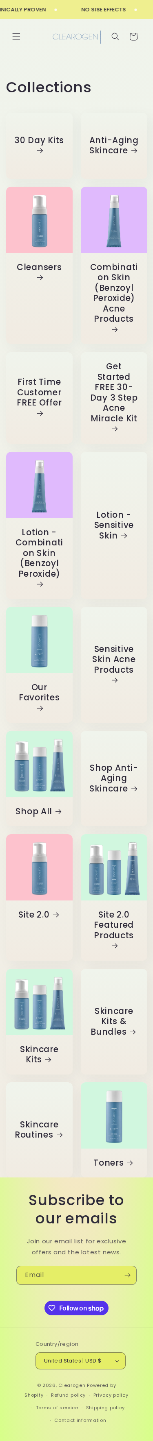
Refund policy (68, 1395)
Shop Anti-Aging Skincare (113, 778)
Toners (108, 1163)
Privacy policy (111, 1395)
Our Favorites (39, 693)
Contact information (80, 1420)
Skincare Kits (39, 1054)
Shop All (34, 812)
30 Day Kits (39, 140)
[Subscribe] (127, 1275)
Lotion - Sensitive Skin (113, 525)
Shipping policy (105, 1407)
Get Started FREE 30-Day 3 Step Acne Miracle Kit (113, 393)
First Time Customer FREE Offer (39, 392)
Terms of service (57, 1407)
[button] (16, 37)
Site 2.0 (34, 915)
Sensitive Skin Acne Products (113, 660)
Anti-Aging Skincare (113, 145)
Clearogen (72, 1385)
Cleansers (39, 267)
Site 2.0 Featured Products (114, 925)
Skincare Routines (37, 1130)
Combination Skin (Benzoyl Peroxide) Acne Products (113, 293)
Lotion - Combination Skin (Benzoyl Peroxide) (39, 553)
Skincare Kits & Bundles (112, 1021)
